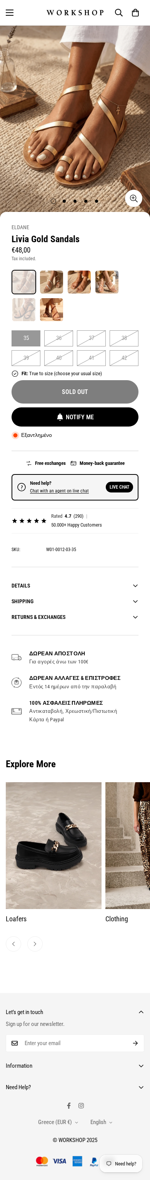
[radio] (24, 282)
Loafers (16, 919)
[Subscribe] (135, 1043)
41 (91, 357)
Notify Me (80, 417)
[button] (135, 12)
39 (26, 357)
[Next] (35, 944)
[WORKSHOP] (75, 12)
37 (91, 338)
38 (124, 338)
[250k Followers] (69, 1106)
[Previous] (13, 944)
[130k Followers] (81, 1106)
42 (124, 357)
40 (59, 357)
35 (26, 338)
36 (59, 338)
